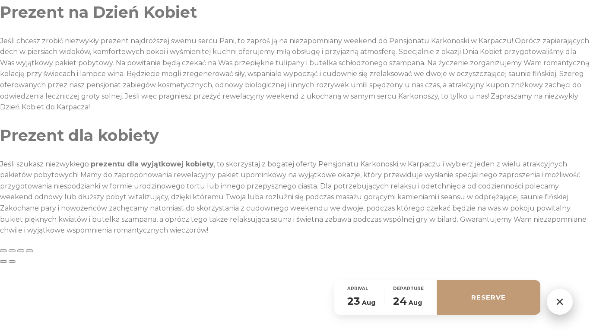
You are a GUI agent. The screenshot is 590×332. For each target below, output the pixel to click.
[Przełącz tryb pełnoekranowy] (12, 250)
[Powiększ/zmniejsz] (3, 250)
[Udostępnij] (20, 250)
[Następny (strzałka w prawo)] (12, 261)
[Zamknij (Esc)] (29, 250)
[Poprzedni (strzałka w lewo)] (3, 261)
